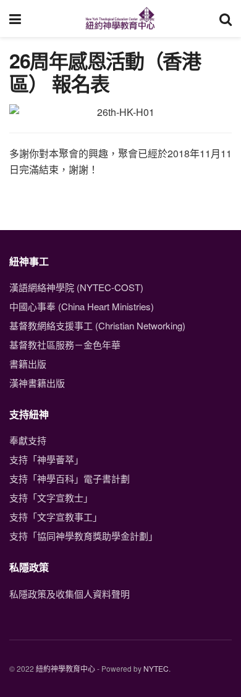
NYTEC (156, 668)
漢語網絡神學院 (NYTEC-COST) (76, 287)
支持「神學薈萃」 (46, 459)
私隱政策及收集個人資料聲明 (69, 593)
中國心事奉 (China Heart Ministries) (81, 306)
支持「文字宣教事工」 (55, 516)
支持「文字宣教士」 (51, 497)
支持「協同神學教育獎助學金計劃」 (83, 535)
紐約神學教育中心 (65, 668)
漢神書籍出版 (37, 382)
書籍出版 (27, 363)
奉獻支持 (27, 440)
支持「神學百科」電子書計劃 (69, 478)
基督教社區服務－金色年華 (64, 344)
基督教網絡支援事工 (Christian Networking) (97, 325)
